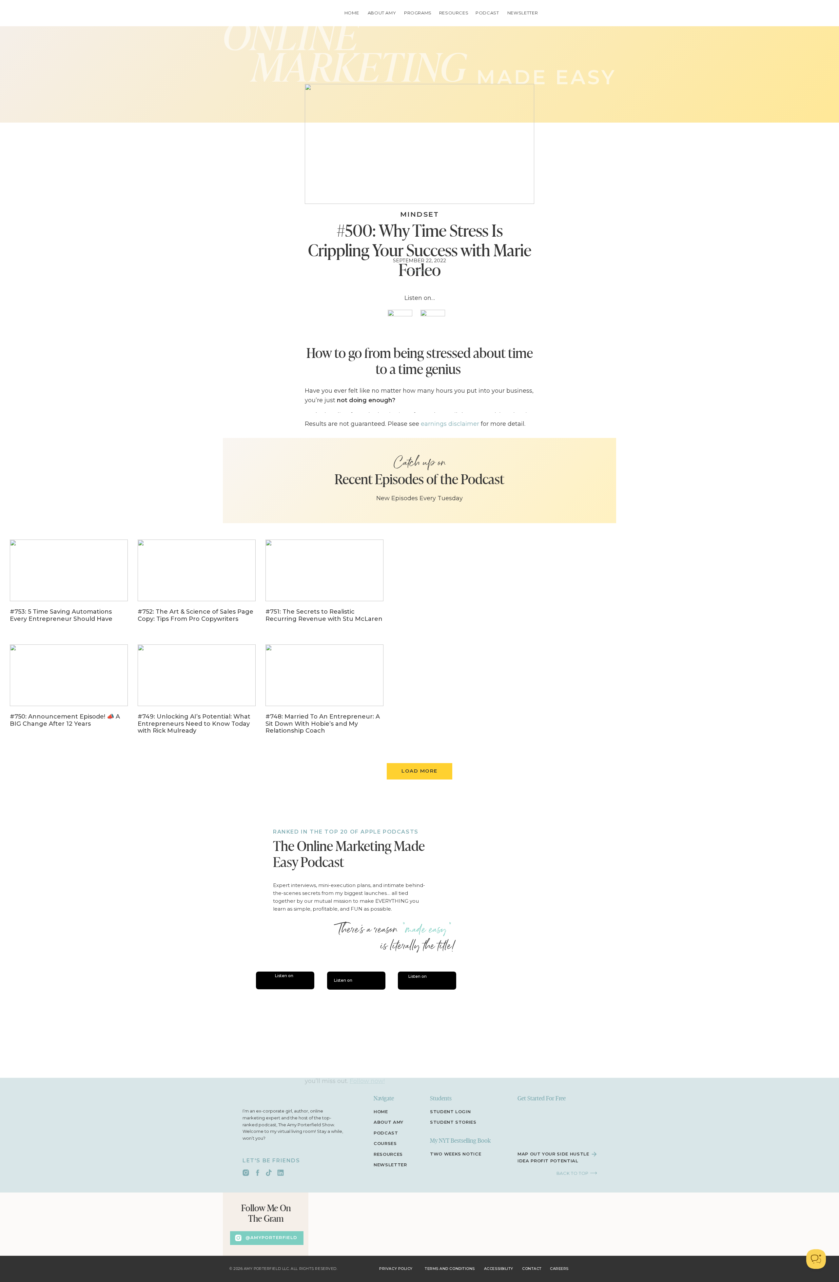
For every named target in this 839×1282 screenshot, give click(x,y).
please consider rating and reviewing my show (373, 1009)
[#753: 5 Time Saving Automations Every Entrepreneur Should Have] (69, 585)
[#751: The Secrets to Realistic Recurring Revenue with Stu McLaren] (324, 585)
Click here (340, 1028)
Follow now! (367, 1081)
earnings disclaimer (450, 423)
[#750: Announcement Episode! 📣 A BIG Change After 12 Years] (69, 690)
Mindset (419, 214)
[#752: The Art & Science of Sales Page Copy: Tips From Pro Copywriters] (197, 585)
